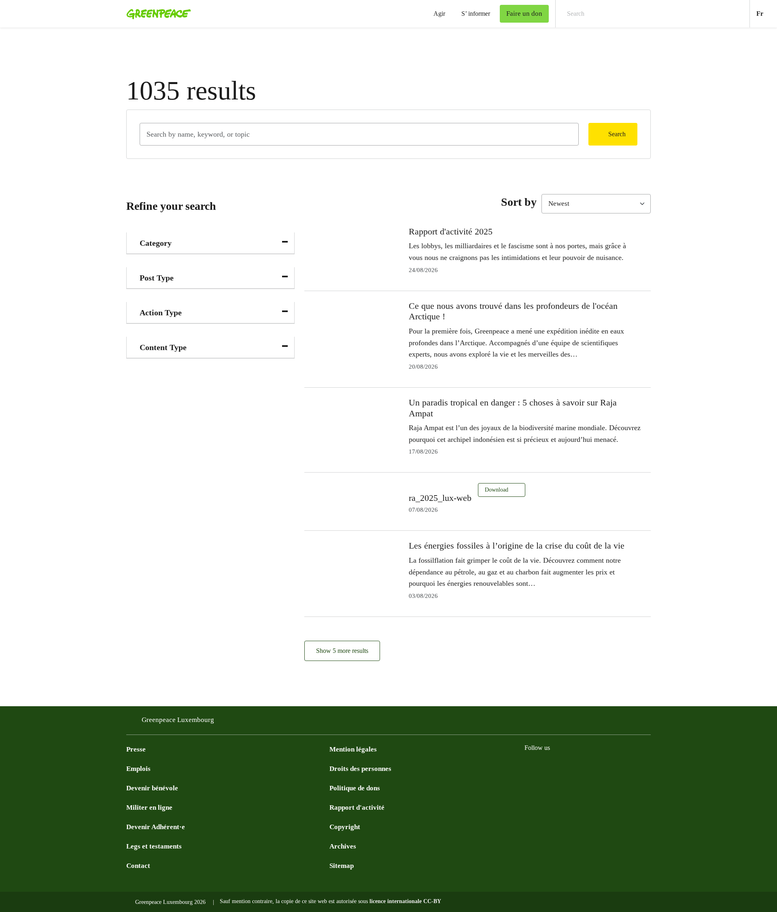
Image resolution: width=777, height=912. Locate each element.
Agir (439, 13)
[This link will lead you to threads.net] (626, 768)
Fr (766, 13)
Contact (138, 866)
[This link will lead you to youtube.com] (562, 768)
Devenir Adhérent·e (155, 827)
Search (617, 134)
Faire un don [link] (524, 13)
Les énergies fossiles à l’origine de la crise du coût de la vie (516, 545)
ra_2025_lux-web (440, 498)
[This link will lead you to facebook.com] (529, 768)
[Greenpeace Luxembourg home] (156, 13)
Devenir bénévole (152, 788)
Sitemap (341, 866)
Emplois (138, 769)
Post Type (157, 277)
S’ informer (475, 13)
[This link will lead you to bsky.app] (610, 768)
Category (156, 243)
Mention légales (353, 749)
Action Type (161, 312)
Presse (136, 749)
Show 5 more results (342, 650)
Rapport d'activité (356, 807)
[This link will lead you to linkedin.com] (578, 768)
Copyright (344, 827)
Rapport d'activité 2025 (451, 231)
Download (497, 490)
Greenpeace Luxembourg (178, 720)
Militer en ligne (149, 807)
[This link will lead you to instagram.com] (545, 768)
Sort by (519, 202)
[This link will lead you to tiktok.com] (594, 768)
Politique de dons (354, 788)
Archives (342, 846)
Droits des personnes (360, 769)
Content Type (163, 347)
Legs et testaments (154, 846)
